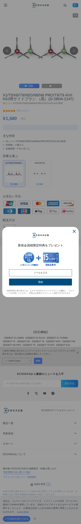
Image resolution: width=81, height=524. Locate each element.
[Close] (74, 231)
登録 (40, 282)
